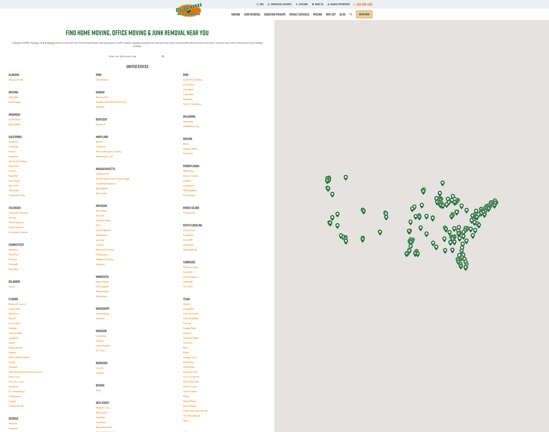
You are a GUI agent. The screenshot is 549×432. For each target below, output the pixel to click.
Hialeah (13, 328)
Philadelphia (189, 190)
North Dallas (190, 391)
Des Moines (102, 79)
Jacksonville (15, 333)
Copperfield (189, 328)
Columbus (188, 94)
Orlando (13, 367)
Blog (343, 14)
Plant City (14, 377)
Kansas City (102, 97)
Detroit (100, 215)
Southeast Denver (18, 232)
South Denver (16, 227)
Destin (12, 318)
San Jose (13, 185)
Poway (12, 171)
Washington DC (104, 156)
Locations (303, 4)
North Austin (190, 386)
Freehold (101, 422)
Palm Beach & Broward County (25, 372)
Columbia (101, 336)
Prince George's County (109, 151)
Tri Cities (188, 286)
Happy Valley (190, 148)
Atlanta (13, 423)
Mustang (188, 121)
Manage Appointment (340, 4)
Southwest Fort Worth (195, 411)
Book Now (364, 14)
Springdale (14, 124)
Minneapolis (102, 286)
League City (189, 357)
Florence (100, 124)
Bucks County (190, 176)
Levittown (188, 185)
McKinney (188, 362)
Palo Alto (14, 166)
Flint (98, 225)
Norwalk (13, 264)
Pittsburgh (189, 195)
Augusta (13, 428)
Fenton (100, 340)
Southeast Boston (106, 183)
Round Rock (189, 401)
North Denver (16, 222)
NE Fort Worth (191, 377)
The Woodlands (191, 415)
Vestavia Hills (16, 79)
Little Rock (15, 119)
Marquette (102, 254)
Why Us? (331, 14)
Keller (186, 352)
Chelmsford (102, 174)
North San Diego (18, 161)
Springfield (102, 188)
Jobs (261, 4)
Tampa (12, 401)
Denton (187, 333)
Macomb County (105, 249)
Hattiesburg (102, 313)
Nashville (188, 281)
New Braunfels (191, 381)
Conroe (187, 323)
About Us (319, 4)
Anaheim (13, 141)
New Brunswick (104, 427)
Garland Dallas (191, 338)
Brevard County (17, 304)
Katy (185, 347)
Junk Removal (252, 14)
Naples (12, 352)
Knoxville (188, 272)
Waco (186, 420)
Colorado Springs (18, 212)
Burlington (102, 412)
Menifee (13, 156)
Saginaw (100, 264)
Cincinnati (188, 84)
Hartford (14, 254)
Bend (186, 143)
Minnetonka (102, 291)
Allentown (188, 171)
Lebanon (187, 99)
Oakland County (105, 259)
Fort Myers (14, 323)
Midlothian (189, 367)
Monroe (13, 259)
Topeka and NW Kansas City (111, 102)
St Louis (100, 350)
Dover (12, 286)
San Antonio (189, 406)
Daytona (13, 313)
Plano (186, 396)
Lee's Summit (103, 345)
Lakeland (13, 338)
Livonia (100, 244)
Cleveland (188, 89)
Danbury (13, 249)
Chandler (13, 97)
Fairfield (100, 417)
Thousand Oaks (17, 195)
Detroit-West (103, 220)
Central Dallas (190, 318)
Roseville (13, 176)
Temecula (14, 190)
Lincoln (100, 368)
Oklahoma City (191, 126)
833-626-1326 (364, 4)
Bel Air (99, 141)
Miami (12, 342)
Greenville (188, 244)
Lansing (100, 240)
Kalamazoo (102, 235)
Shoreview (101, 296)
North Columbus (192, 104)
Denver (12, 217)
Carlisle (187, 180)
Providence (189, 212)
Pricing (317, 14)
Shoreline (14, 269)
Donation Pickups (275, 14)
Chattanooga (190, 267)
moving (136, 42)
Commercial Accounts (281, 4)
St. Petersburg (17, 391)
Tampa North (16, 406)
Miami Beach (16, 347)
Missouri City (190, 372)
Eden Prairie (102, 281)
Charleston (189, 230)
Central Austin (191, 313)
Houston (188, 342)
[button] (474, 223)
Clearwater (15, 309)
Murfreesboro (190, 277)
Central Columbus (192, 79)
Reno (98, 390)
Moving (235, 14)
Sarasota (13, 386)
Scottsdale (15, 102)
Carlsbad (13, 146)
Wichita (100, 107)
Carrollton (188, 309)
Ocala (12, 362)
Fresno (12, 151)
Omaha (100, 372)
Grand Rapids (103, 230)
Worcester (101, 193)
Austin (186, 304)
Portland (188, 153)
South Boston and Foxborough (113, 178)
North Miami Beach (19, 357)
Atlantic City (103, 407)
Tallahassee (15, 396)
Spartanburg (190, 249)
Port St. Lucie (16, 381)
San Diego (14, 180)
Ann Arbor (101, 210)
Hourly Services (299, 14)
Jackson (100, 318)
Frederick (101, 146)
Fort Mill (187, 240)
